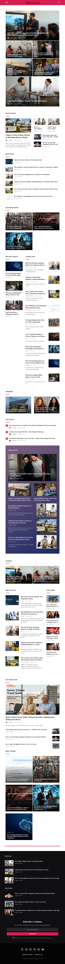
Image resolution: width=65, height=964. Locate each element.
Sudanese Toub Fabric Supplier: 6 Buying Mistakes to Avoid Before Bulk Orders (36, 181)
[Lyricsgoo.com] (32, 2)
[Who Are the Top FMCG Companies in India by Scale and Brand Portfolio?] (37, 144)
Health (9, 98)
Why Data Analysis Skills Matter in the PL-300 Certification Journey (13, 294)
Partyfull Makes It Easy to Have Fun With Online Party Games (44, 73)
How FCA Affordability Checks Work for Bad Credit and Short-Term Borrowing (39, 128)
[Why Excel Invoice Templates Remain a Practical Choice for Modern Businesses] (14, 305)
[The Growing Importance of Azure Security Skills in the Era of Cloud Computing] (14, 266)
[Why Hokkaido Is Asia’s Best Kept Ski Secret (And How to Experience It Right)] (9, 169)
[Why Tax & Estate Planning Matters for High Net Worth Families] (9, 176)
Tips (8, 52)
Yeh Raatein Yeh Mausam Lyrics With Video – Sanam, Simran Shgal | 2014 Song (32, 438)
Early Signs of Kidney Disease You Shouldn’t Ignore (27, 101)
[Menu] (7, 2)
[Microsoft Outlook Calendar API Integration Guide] (9, 161)
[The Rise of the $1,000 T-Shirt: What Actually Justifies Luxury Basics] (46, 49)
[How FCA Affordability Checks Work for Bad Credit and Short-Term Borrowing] (40, 121)
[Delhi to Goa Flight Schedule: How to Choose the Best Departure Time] (19, 67)
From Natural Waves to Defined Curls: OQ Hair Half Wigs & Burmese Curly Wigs (45, 409)
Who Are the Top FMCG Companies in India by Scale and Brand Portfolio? (50, 143)
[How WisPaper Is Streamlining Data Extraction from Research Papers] (9, 198)
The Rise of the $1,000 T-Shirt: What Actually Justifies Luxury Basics (44, 54)
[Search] (58, 2)
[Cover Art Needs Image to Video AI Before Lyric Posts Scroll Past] (46, 221)
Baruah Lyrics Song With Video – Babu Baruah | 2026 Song (26, 432)
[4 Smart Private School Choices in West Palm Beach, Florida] (18, 125)
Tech (26, 338)
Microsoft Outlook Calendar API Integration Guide (28, 160)
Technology (28, 310)
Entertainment (38, 70)
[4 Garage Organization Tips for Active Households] (19, 221)
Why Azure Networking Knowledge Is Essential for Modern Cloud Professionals (16, 247)
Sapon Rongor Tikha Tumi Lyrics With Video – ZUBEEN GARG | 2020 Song (50, 136)
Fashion (37, 405)
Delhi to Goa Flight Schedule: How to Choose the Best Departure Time (16, 72)
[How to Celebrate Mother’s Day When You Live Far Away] (19, 49)
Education (10, 30)
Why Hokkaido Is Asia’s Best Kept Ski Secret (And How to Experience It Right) (36, 167)
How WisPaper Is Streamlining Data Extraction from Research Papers (33, 196)
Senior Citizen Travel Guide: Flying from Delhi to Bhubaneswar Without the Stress (53, 128)
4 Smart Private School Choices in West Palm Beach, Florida (18, 136)
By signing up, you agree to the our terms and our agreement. (33, 938)
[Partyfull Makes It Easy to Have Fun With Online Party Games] (46, 67)
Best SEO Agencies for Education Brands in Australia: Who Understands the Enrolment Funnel (28, 34)
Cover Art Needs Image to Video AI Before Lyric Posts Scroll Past (43, 227)
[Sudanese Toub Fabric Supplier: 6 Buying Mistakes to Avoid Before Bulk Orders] (9, 183)
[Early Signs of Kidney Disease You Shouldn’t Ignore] (32, 91)
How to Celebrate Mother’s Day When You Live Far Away (17, 55)
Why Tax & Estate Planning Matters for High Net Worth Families (32, 174)
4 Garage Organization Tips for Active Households (16, 227)
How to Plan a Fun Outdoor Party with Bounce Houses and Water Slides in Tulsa (36, 189)
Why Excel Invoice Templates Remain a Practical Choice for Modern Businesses (12, 313)
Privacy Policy (43, 938)
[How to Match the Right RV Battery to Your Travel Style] (18, 405)
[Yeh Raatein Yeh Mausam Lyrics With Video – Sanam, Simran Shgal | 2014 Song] (52, 646)
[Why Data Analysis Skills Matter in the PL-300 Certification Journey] (14, 286)
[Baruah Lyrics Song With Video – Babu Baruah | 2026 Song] (52, 630)
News (26, 267)
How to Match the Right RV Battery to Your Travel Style (16, 410)
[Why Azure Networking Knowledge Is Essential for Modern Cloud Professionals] (19, 241)
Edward (14, 434)
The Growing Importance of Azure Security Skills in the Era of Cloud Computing (14, 274)
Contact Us (38, 954)
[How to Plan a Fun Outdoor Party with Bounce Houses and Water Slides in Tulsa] (9, 190)
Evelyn (11, 37)
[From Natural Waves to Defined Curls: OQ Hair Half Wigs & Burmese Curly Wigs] (47, 405)
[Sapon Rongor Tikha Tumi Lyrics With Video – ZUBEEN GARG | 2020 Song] (37, 137)
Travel (9, 68)
